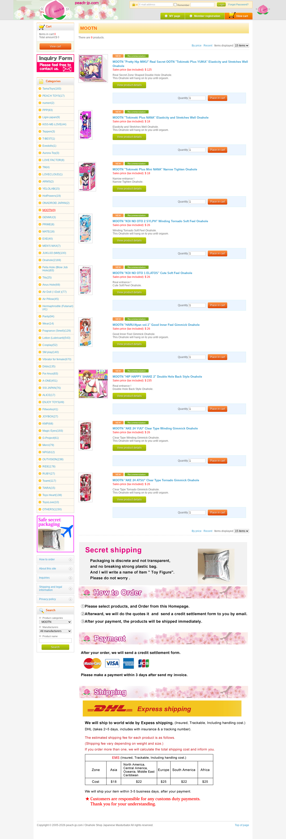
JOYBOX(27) (50, 416)
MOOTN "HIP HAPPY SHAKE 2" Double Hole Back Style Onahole (157, 376)
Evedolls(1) (49, 145)
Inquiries (44, 577)
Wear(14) (48, 323)
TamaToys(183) (51, 88)
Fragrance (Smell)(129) (56, 330)
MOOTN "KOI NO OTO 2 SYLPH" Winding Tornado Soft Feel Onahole (160, 221)
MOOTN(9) (49, 210)
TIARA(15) (48, 488)
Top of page (242, 825)
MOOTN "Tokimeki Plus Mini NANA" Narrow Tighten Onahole (155, 169)
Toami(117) (49, 480)
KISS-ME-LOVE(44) (54, 124)
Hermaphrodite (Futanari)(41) (57, 308)
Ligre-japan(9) (51, 117)
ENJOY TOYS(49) (53, 402)
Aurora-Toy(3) (50, 153)
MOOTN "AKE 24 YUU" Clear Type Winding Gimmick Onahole (155, 428)
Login (221, 4)
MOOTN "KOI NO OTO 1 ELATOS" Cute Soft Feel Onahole (152, 273)
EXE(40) (47, 238)
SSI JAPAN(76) (51, 387)
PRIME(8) (48, 224)
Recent (208, 45)
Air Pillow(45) (50, 299)
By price (197, 45)
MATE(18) (48, 231)
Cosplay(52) (49, 345)
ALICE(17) (48, 395)
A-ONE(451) (49, 380)
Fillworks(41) (50, 409)
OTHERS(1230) (52, 509)
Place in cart (217, 98)
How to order (47, 559)
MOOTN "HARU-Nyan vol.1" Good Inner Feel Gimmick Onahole (156, 324)
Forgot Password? (238, 4)
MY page (174, 16)
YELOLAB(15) (51, 188)
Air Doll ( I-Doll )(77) (54, 291)
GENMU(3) (49, 217)
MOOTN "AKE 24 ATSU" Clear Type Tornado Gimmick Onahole (156, 480)
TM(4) (46, 167)
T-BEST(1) (48, 138)
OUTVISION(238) (52, 459)
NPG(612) (48, 452)
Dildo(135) (48, 366)
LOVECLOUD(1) (52, 174)
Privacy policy (47, 599)
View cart (242, 16)
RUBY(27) (48, 473)
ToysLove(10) (50, 502)
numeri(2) (48, 103)
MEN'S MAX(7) (51, 245)
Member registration (207, 16)
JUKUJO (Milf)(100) (54, 253)
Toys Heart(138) (52, 495)
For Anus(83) (50, 373)
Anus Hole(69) (51, 284)
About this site (47, 568)
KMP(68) (47, 423)
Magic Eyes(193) (52, 430)
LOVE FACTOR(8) (53, 160)
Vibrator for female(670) (56, 359)
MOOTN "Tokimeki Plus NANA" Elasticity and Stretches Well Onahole (160, 117)
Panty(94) (48, 316)
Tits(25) (47, 277)
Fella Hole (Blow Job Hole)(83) (55, 269)
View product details (129, 85)
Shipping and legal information (50, 588)
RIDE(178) (48, 466)
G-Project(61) (50, 437)
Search (55, 647)
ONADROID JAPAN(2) (55, 203)
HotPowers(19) (51, 195)
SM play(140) (50, 352)
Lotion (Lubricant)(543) (56, 337)
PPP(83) (47, 110)
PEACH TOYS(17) (53, 95)
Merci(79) (48, 445)
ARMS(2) (48, 181)
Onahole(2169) (51, 260)
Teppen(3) (48, 131)
